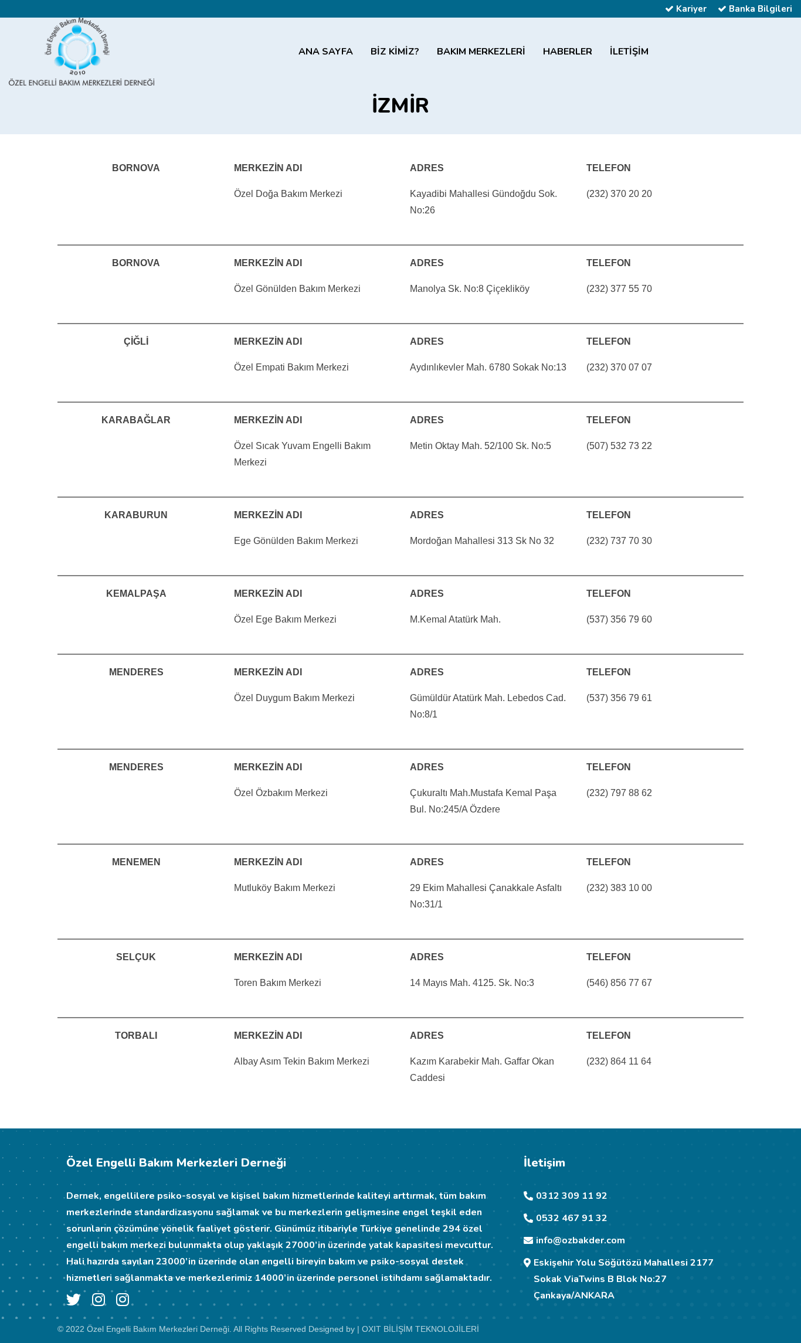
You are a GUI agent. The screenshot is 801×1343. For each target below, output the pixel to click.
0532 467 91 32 (571, 1218)
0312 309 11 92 (571, 1195)
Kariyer (690, 9)
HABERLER (567, 51)
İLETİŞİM (629, 51)
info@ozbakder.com (580, 1240)
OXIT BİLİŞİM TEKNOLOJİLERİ (420, 1329)
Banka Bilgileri (759, 9)
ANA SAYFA (325, 51)
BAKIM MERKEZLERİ (481, 51)
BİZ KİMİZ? (395, 51)
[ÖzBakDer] (122, 1302)
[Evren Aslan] (98, 1302)
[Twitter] (73, 1302)
